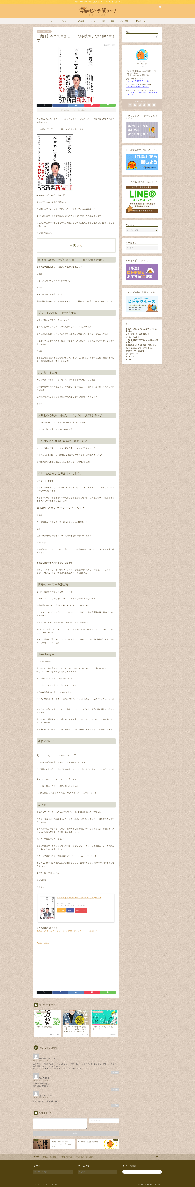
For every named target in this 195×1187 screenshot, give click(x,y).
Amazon (61, 910)
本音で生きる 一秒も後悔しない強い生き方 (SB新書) (79, 898)
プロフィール (66, 21)
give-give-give (132, 354)
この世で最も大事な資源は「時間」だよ (141, 345)
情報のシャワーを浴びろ (135, 351)
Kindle (70, 910)
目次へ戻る (44, 943)
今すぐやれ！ (131, 356)
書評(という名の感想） (44, 31)
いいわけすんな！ (132, 337)
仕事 (103, 21)
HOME (52, 21)
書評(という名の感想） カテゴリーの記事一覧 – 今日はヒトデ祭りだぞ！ (68, 931)
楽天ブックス (81, 910)
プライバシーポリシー (42, 1184)
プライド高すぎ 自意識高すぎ (137, 334)
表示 (79, 245)
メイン (93, 21)
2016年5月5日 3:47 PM (40, 1060)
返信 (116, 1072)
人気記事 (81, 21)
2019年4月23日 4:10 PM (41, 1097)
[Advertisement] (55, 969)
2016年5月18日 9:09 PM (41, 1080)
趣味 (112, 21)
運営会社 (54, 1184)
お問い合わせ (140, 21)
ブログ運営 (124, 21)
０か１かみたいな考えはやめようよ (139, 348)
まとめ (128, 359)
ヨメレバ (69, 903)
